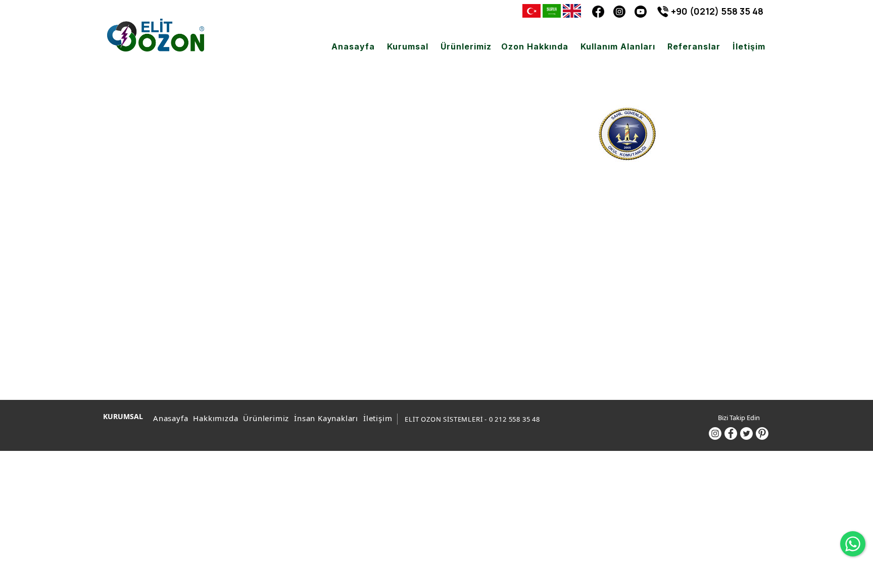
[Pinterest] (762, 433)
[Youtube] (640, 11)
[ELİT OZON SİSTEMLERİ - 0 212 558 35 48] (155, 35)
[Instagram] (619, 11)
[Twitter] (746, 433)
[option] (627, 218)
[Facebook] (598, 11)
